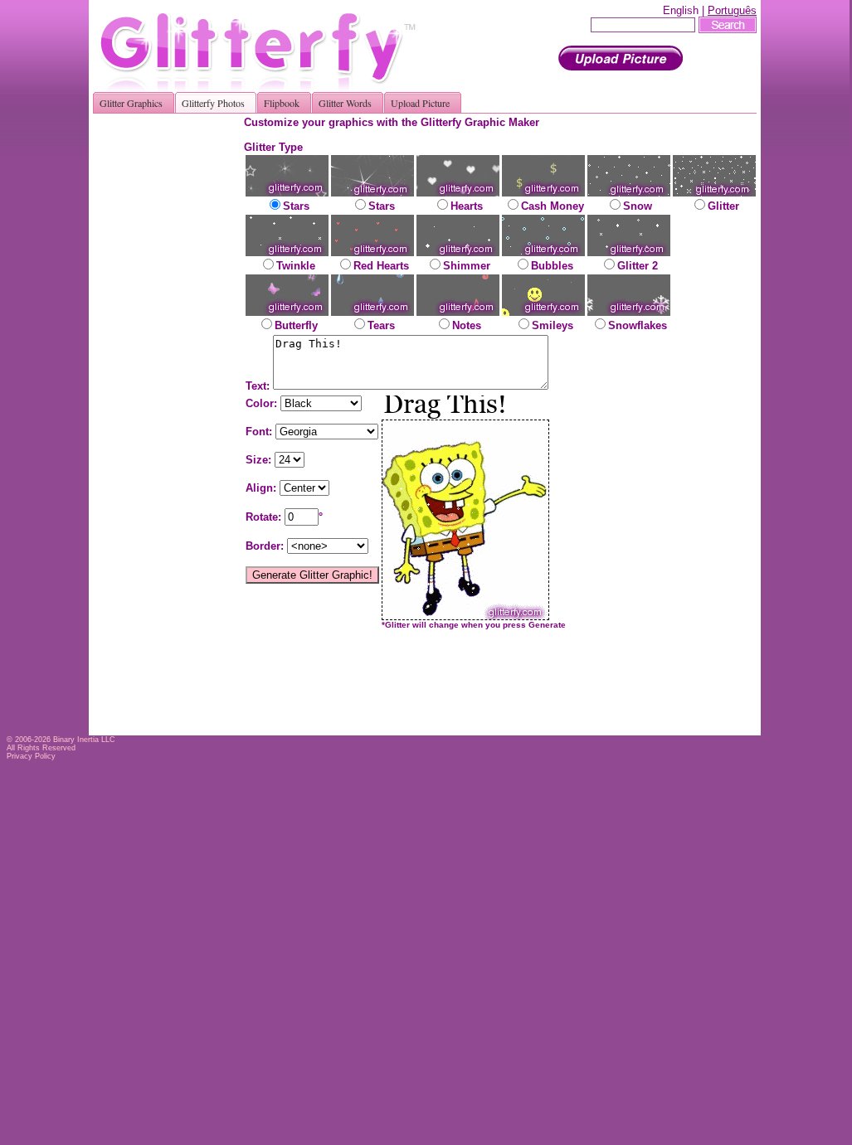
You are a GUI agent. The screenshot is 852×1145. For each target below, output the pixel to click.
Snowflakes (637, 325)
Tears (381, 325)
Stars (296, 206)
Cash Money (552, 206)
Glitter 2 (637, 266)
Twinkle (295, 266)
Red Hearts (381, 266)
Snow (637, 206)
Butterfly (296, 325)
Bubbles (552, 266)
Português (732, 10)
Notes (466, 325)
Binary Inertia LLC (84, 739)
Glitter (723, 206)
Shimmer (466, 266)
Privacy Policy (31, 756)
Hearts (466, 206)
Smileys (552, 325)
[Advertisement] (174, 365)
